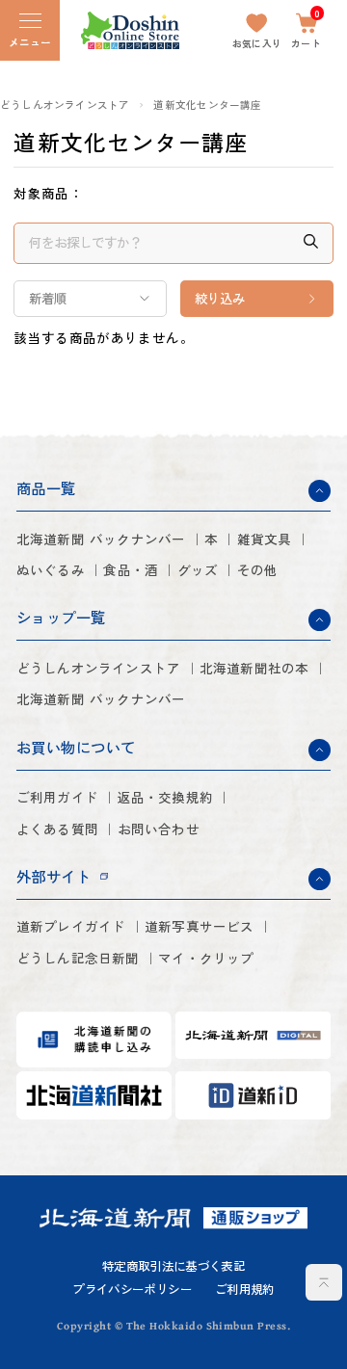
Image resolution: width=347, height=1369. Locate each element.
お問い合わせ (159, 829)
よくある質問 (57, 829)
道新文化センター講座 (207, 105)
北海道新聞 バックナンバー (101, 539)
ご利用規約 (245, 1289)
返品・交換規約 (165, 797)
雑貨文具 (264, 539)
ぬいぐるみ (50, 570)
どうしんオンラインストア (65, 105)
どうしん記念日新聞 (78, 958)
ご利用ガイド (57, 797)
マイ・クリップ (206, 958)
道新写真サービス (199, 926)
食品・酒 (130, 570)
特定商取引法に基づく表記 (173, 1266)
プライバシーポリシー (132, 1289)
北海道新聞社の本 (254, 668)
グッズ (198, 570)
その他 (258, 570)
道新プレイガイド (71, 926)
